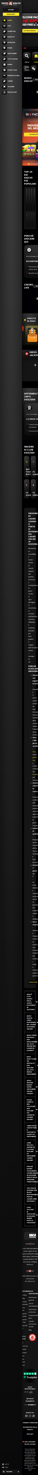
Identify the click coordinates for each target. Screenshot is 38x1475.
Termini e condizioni (30, 1423)
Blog (30, 1330)
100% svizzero (29, 1442)
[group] (26, 199)
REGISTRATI (11, 14)
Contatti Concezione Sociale (32, 1324)
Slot (34, 752)
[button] (11, 1472)
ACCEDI (11, 10)
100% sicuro (30, 1444)
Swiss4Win (25, 1291)
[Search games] (26, 57)
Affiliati (30, 1434)
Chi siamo (24, 1295)
